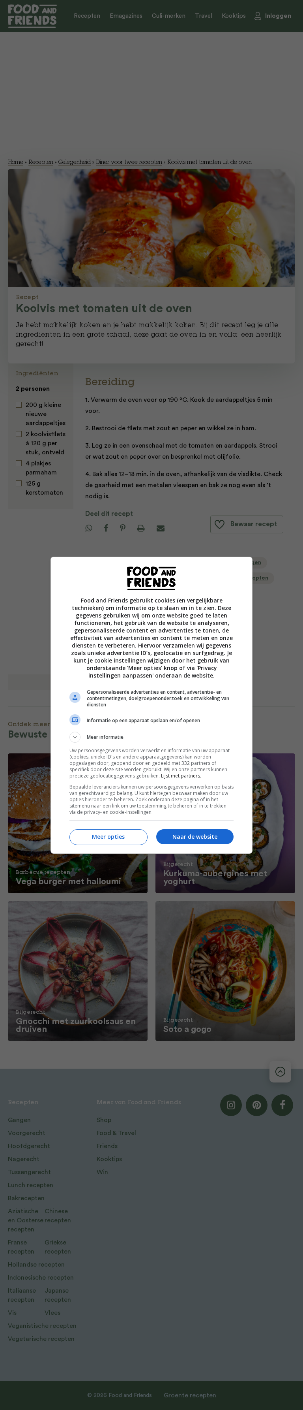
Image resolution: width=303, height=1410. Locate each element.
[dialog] (151, 705)
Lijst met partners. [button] (181, 775)
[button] (151, 737)
